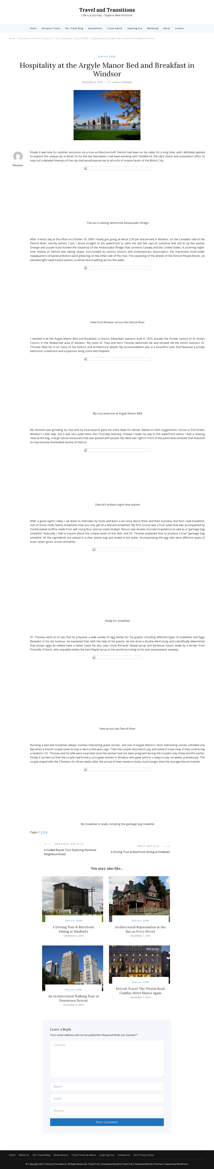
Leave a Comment (122, 82)
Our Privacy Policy (144, 1155)
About (166, 28)
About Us (24, 1155)
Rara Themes (156, 1164)
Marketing (152, 28)
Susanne (18, 165)
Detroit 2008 (107, 56)
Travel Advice (114, 28)
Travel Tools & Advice (84, 1155)
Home (33, 28)
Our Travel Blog (74, 28)
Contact (179, 28)
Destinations (95, 28)
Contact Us (124, 1155)
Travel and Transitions (107, 10)
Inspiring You (135, 28)
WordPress (182, 1164)
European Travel (51, 28)
